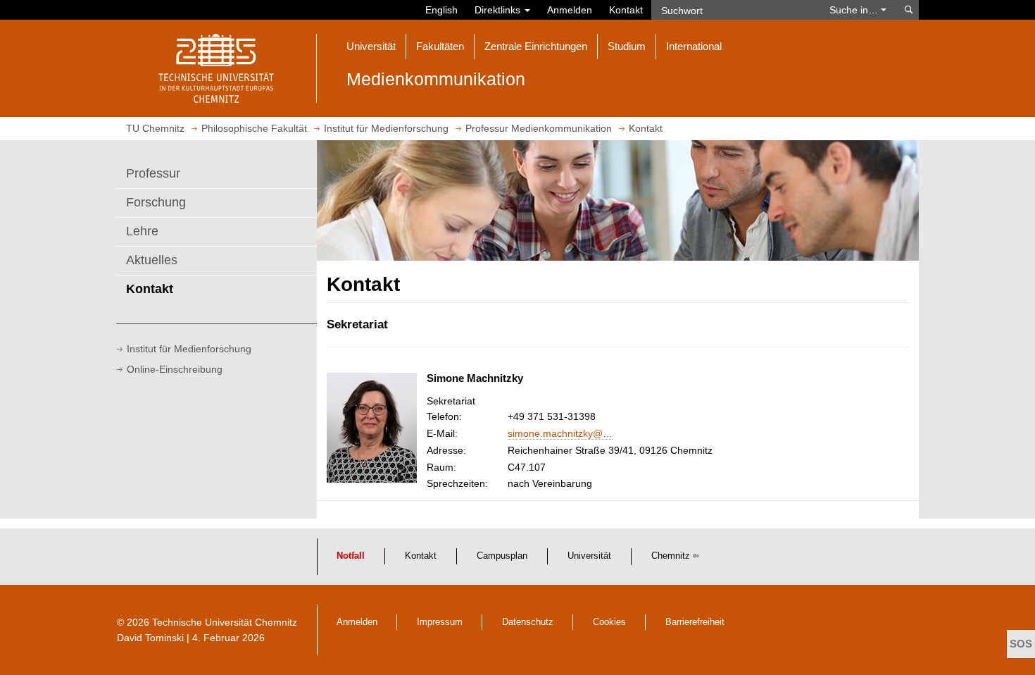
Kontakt (626, 10)
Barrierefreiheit (694, 622)
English (441, 10)
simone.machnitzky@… (560, 433)
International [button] (694, 46)
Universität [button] (371, 46)
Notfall (351, 556)
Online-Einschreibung (174, 369)
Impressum (440, 622)
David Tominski (150, 637)
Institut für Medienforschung (189, 348)
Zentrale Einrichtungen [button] (535, 46)
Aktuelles (151, 260)
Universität (589, 556)
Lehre (142, 231)
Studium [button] (627, 46)
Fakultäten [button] (440, 46)
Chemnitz (670, 556)
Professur (153, 173)
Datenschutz (527, 622)
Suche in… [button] (855, 10)
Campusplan (502, 556)
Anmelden (569, 10)
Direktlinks (499, 10)
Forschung (156, 202)
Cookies (609, 622)
